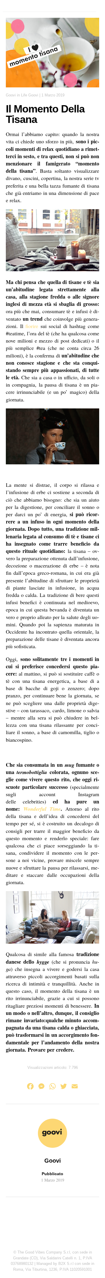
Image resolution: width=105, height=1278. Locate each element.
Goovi (11, 95)
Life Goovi (29, 95)
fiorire (31, 325)
